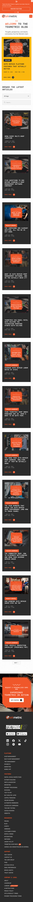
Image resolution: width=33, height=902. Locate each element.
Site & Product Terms (11, 893)
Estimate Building (9, 779)
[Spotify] (13, 744)
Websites (7, 813)
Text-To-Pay (8, 792)
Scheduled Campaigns (11, 805)
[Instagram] (7, 744)
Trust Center (8, 872)
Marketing (7, 766)
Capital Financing (9, 797)
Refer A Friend (8, 834)
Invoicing (7, 790)
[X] (19, 740)
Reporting (7, 785)
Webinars (7, 829)
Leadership (7, 883)
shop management (10, 756)
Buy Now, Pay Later (10, 795)
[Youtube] (19, 744)
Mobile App (7, 769)
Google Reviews (9, 810)
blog (5, 823)
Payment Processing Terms (13, 896)
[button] (16, 12)
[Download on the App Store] (10, 733)
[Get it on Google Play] (22, 733)
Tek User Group (9, 859)
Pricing (6, 821)
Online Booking (9, 800)
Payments (7, 764)
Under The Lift (9, 841)
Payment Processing (10, 787)
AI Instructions (9, 888)
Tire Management (9, 761)
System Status (9, 865)
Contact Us (8, 857)
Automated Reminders (11, 803)
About (6, 880)
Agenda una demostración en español (16, 847)
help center (8, 854)
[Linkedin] (7, 740)
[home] (9, 16)
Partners (7, 839)
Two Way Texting (9, 808)
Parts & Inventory (10, 782)
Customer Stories (10, 831)
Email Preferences (10, 867)
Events (6, 826)
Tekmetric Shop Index (11, 844)
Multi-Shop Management (12, 759)
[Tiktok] (25, 740)
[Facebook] (13, 740)
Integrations (8, 836)
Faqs (5, 862)
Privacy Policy (8, 891)
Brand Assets (8, 870)
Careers (7, 885)
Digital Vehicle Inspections (12, 777)
